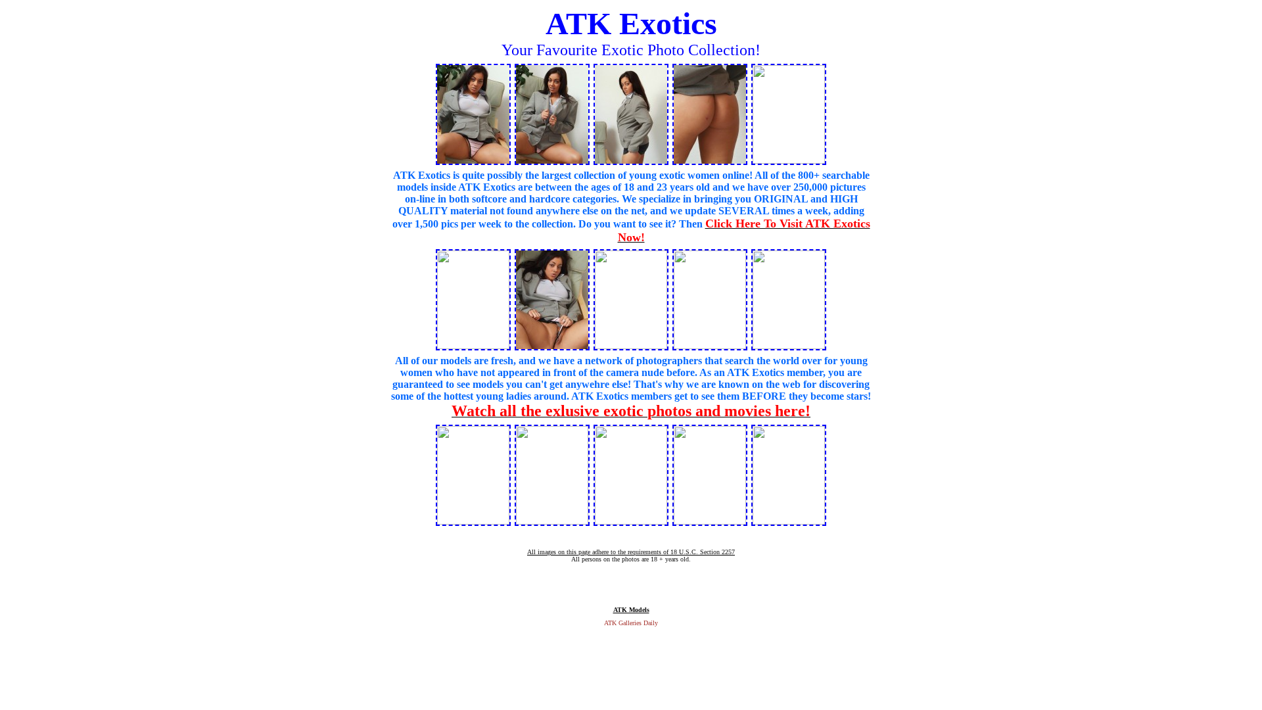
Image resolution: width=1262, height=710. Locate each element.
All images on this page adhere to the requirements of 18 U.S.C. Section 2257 (631, 552)
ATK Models (631, 609)
